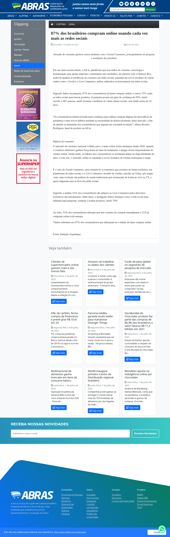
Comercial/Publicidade (123, 501)
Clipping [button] (24, 16)
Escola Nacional (145, 504)
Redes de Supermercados (27, 70)
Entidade (91, 494)
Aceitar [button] (157, 532)
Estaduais (19, 81)
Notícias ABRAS (21, 60)
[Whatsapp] (153, 3)
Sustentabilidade (22, 76)
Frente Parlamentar (147, 501)
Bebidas (18, 55)
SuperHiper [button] (39, 16)
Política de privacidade (92, 515)
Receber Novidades (145, 433)
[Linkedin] (142, 3)
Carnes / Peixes (21, 49)
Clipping (61, 24)
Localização (92, 507)
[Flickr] (126, 3)
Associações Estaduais (93, 500)
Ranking (65, 498)
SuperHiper (67, 507)
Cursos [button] (81, 15)
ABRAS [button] (11, 16)
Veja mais (60, 301)
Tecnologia (19, 44)
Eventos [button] (95, 15)
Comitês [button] (141, 16)
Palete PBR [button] (126, 16)
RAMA (140, 494)
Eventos (65, 510)
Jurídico (18, 39)
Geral (17, 65)
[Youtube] (121, 3)
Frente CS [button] (110, 16)
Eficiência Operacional (67, 503)
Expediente (92, 510)
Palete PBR (142, 498)
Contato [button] (155, 16)
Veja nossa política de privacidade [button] (70, 532)
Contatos (116, 494)
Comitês (91, 504)
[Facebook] (137, 3)
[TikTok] (132, 3)
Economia (19, 33)
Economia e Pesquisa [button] (61, 15)
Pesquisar (150, 9)
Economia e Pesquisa (72, 494)
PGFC (139, 507)
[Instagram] (148, 3)
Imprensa (117, 498)
